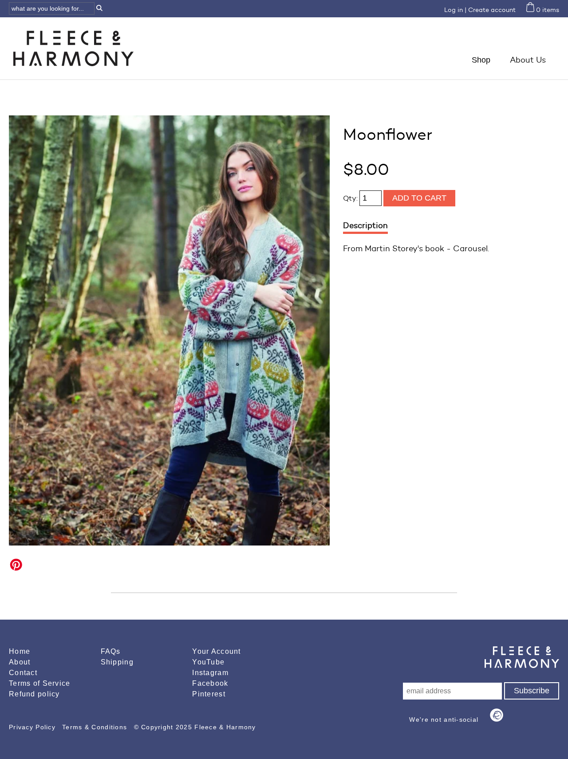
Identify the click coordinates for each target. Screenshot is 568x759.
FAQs (111, 651)
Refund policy (34, 694)
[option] (169, 330)
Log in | (455, 10)
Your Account (216, 651)
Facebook (210, 683)
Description (365, 225)
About (19, 662)
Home (19, 651)
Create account (492, 10)
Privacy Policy (33, 727)
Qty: (351, 198)
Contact (23, 672)
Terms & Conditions (95, 727)
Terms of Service (39, 683)
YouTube (208, 662)
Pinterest (208, 694)
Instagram (210, 672)
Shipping (117, 662)
